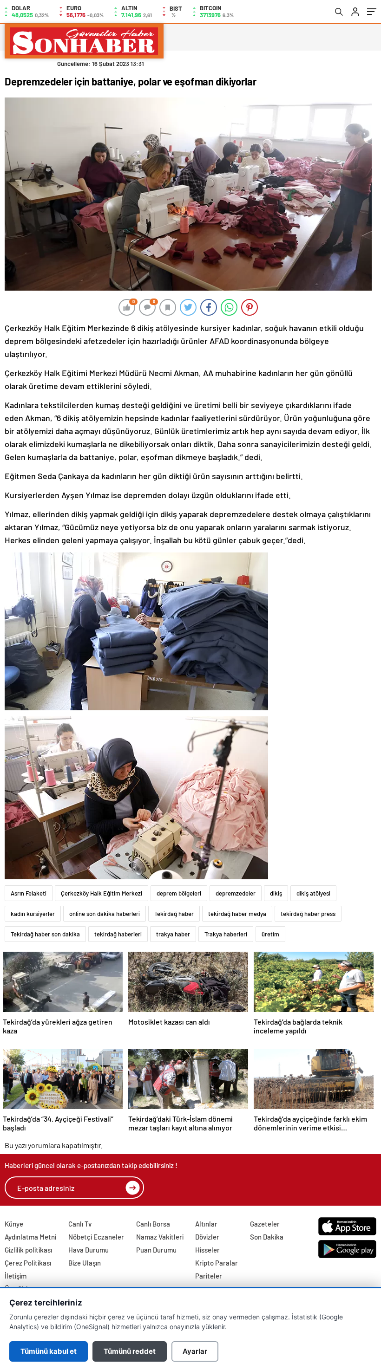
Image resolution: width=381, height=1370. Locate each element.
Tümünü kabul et (48, 1351)
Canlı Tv (80, 1224)
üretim (270, 934)
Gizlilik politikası (28, 1250)
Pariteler (208, 1276)
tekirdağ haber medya (237, 913)
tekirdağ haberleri (118, 934)
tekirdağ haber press (308, 913)
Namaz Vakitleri (160, 1237)
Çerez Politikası (28, 1263)
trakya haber (173, 934)
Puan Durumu (156, 1250)
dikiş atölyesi (313, 893)
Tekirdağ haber (174, 913)
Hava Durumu (88, 1250)
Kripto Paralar (216, 1263)
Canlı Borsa (153, 1224)
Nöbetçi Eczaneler (96, 1237)
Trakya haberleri (225, 934)
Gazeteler (265, 1224)
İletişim (15, 1276)
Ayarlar (195, 1351)
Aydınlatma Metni (30, 1237)
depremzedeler (236, 893)
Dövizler (207, 1237)
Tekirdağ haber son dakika (45, 934)
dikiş (276, 893)
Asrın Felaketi (28, 893)
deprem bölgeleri (179, 893)
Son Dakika (266, 1237)
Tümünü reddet (130, 1351)
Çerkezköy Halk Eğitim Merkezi (101, 893)
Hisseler (207, 1250)
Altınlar (206, 1224)
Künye (14, 1224)
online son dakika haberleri (104, 913)
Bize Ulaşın (84, 1263)
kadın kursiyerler (33, 913)
